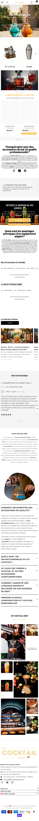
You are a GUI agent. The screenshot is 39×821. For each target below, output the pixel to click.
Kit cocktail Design (10, 128)
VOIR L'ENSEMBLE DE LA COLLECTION (20, 98)
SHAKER (29, 67)
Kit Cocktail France (10, 126)
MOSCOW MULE (8, 290)
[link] (19, 484)
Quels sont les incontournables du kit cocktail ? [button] (15, 559)
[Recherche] (7, 2)
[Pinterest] (25, 171)
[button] (36, 53)
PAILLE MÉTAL (31, 268)
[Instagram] (19, 171)
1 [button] (17, 139)
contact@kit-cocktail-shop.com (14, 779)
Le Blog (10, 323)
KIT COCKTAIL (10, 67)
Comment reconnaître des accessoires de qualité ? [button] (16, 509)
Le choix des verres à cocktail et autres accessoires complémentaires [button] (13, 572)
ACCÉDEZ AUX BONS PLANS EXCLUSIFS (20, 25)
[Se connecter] (31, 2)
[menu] (2, 2)
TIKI (15, 290)
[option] (10, 53)
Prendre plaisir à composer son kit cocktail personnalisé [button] (17, 600)
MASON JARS (21, 290)
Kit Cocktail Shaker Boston (29, 128)
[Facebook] (14, 171)
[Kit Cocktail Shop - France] (10, 52)
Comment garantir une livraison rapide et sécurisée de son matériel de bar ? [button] (16, 587)
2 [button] (19, 139)
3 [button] (22, 139)
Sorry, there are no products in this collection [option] (19, 276)
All (2, 268)
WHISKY (29, 290)
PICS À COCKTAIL (20, 268)
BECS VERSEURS (9, 268)
